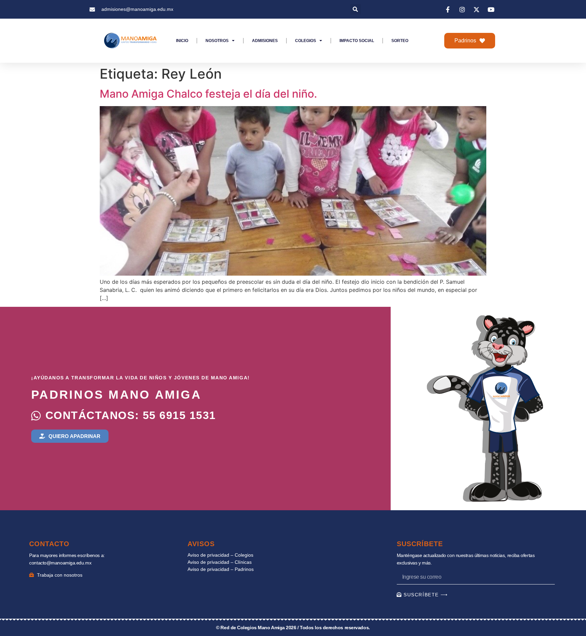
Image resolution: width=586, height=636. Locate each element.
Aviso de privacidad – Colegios (220, 555)
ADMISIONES (265, 40)
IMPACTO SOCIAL (356, 40)
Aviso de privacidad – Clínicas (220, 562)
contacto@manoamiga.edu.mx (60, 562)
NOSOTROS (217, 40)
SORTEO (399, 40)
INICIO (182, 40)
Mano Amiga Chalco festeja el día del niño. (208, 93)
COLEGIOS (305, 40)
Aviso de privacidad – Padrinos (221, 569)
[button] (355, 9)
